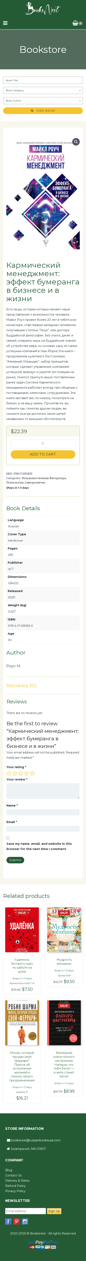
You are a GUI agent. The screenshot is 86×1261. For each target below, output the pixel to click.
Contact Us (13, 1175)
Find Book (44, 110)
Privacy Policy (15, 1191)
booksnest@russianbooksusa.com (36, 1140)
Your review (16, 779)
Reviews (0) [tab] (21, 686)
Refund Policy (15, 1186)
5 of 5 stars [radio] (32, 773)
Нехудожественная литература (44, 478)
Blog (8, 1170)
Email (11, 822)
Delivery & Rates (17, 1180)
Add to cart (43, 454)
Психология (15, 482)
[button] (76, 142)
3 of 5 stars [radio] (20, 773)
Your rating (16, 767)
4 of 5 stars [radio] (26, 773)
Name (12, 805)
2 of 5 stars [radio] (14, 773)
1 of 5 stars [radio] (8, 773)
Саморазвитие (35, 482)
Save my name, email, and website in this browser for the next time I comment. (39, 846)
